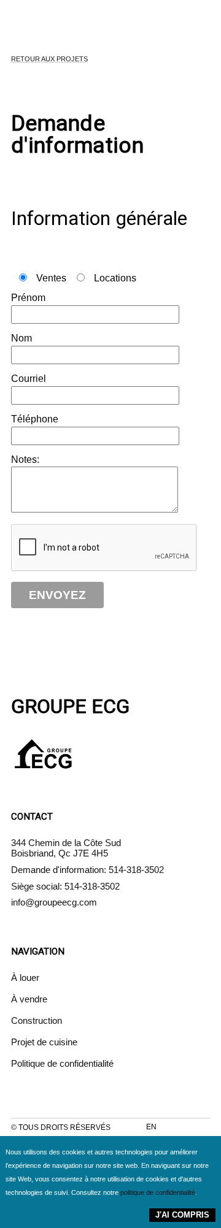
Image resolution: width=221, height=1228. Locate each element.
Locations (113, 278)
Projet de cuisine (44, 1042)
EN (151, 1127)
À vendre (29, 999)
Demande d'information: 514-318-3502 (87, 869)
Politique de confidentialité (62, 1063)
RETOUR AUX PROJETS (49, 59)
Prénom (28, 297)
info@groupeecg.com (54, 902)
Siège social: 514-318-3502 (65, 886)
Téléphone (34, 419)
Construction (36, 1020)
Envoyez (57, 595)
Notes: (25, 459)
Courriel (28, 378)
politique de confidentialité (157, 1192)
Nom (21, 338)
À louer (25, 977)
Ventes (51, 278)
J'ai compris (182, 1214)
